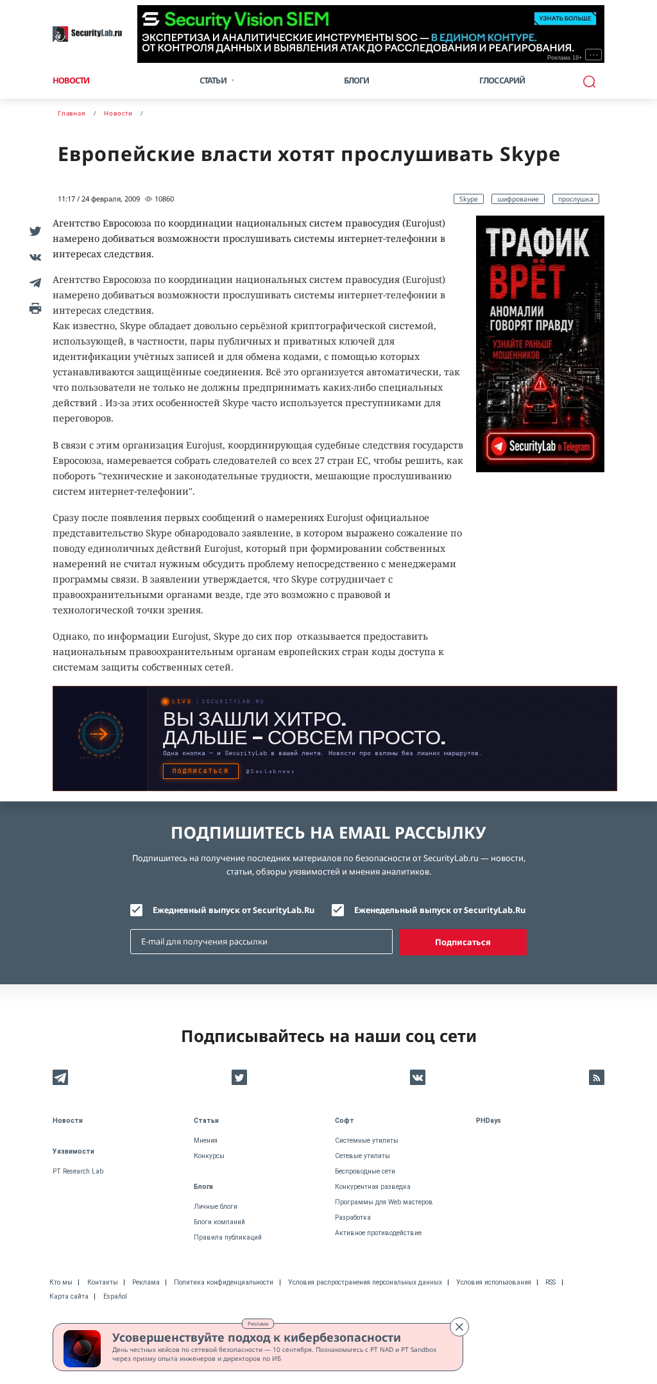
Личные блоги (215, 1206)
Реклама (258, 1323)
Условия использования (493, 1282)
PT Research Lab (78, 1171)
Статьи (206, 1120)
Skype (468, 198)
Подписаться (463, 942)
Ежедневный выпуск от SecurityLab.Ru (233, 910)
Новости (71, 80)
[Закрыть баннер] (459, 1327)
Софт (344, 1120)
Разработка (353, 1217)
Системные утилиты (366, 1140)
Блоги (357, 80)
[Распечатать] (33, 308)
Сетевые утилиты (362, 1156)
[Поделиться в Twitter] (33, 231)
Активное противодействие (378, 1233)
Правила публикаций (228, 1237)
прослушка (575, 198)
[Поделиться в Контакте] (33, 256)
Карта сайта (69, 1296)
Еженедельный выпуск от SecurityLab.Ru (439, 910)
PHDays (488, 1120)
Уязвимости (73, 1151)
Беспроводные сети (365, 1171)
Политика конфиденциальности (223, 1282)
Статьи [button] (213, 80)
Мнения (206, 1140)
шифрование (518, 198)
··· (594, 54)
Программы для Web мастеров (384, 1202)
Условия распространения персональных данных (365, 1282)
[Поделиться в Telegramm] (33, 282)
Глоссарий (502, 80)
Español (115, 1296)
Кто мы (61, 1282)
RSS (550, 1282)
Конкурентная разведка (373, 1187)
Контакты (102, 1282)
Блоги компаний (219, 1222)
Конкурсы (209, 1156)
